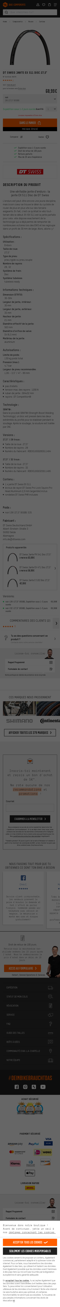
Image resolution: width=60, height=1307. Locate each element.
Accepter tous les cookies (27, 1242)
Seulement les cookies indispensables (30, 1251)
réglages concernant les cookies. (32, 1232)
